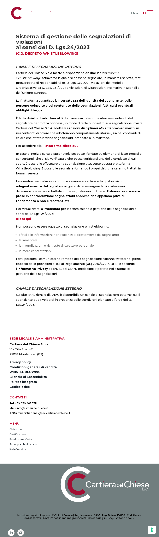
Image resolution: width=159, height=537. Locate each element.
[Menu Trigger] (150, 10)
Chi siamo (16, 429)
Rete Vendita (18, 449)
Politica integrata (23, 382)
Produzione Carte (21, 439)
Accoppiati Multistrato (23, 444)
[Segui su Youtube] (20, 532)
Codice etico (20, 387)
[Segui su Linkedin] (11, 532)
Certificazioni (18, 434)
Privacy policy (20, 362)
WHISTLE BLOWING (25, 372)
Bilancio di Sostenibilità (28, 377)
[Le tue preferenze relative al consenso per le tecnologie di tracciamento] (152, 530)
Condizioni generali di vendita (33, 367)
